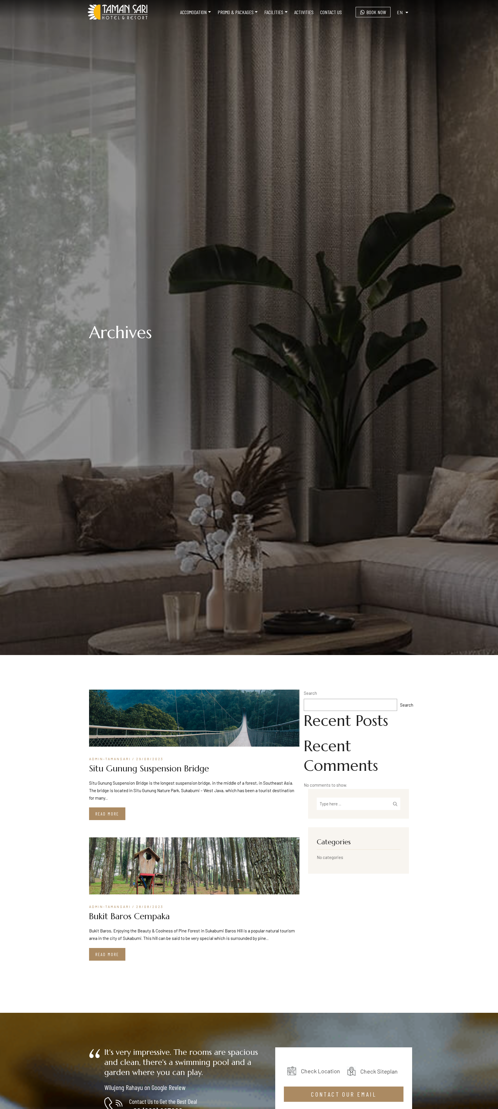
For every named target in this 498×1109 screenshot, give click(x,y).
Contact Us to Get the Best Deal (163, 1101)
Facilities (273, 12)
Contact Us (331, 12)
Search (310, 693)
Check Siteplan (379, 1071)
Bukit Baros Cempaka (129, 916)
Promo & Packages (236, 12)
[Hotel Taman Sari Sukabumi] (118, 12)
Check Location (320, 1071)
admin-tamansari (110, 759)
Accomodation (193, 12)
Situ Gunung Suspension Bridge (149, 768)
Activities (304, 12)
